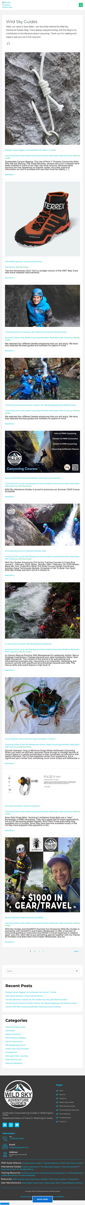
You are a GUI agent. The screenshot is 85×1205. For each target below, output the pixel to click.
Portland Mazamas (75, 1173)
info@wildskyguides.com (19, 1147)
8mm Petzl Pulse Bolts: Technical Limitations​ (22, 806)
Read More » (10, 174)
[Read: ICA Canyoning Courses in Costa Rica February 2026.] (42, 524)
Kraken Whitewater (27, 1175)
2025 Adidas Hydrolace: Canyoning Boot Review (23, 262)
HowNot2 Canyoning (29, 1173)
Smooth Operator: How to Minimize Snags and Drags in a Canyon (30, 739)
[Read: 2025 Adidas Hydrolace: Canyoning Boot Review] (42, 219)
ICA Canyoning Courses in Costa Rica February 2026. (25, 551)
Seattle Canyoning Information (37, 156)
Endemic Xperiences (30, 1167)
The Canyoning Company (50, 1167)
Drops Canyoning (8, 1169)
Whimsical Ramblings (13, 1063)
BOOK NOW (4, 1204)
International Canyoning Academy (53, 1173)
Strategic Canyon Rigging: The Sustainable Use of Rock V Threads (30, 150)
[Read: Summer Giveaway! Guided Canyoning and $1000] (42, 875)
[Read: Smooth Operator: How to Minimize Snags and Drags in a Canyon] (42, 705)
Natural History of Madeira (15, 1038)
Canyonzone (74, 1179)
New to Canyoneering (13, 1041)
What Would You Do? (13, 1060)
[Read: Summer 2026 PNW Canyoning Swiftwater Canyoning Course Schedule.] (42, 452)
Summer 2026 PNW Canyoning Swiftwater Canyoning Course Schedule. (33, 478)
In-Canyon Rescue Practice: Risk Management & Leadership (28, 644)
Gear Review (10, 267)
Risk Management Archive (35, 484)
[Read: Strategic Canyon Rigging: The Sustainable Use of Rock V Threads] (42, 98)
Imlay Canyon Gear (52, 1183)
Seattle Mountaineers (10, 1175)
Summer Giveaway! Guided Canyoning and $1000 (24, 918)
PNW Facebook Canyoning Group (26, 1179)
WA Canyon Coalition (58, 1179)
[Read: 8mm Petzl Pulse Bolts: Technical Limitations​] (42, 786)
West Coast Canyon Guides (71, 1163)
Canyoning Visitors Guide (15, 156)
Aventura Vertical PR (70, 1167)
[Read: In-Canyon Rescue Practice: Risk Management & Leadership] (42, 610)
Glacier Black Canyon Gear (32, 1183)
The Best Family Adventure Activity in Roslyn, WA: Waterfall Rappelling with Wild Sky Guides (40, 405)
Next (77, 951)
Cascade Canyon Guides (31, 1163)
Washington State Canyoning (61, 156)
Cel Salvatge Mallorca (25, 1169)
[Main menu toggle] (81, 5)
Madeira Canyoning (12, 1034)
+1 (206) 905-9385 (16, 1139)
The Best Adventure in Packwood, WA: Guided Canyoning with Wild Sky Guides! (36, 332)
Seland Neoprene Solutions (72, 1183)
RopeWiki (44, 1179)
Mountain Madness (51, 1163)
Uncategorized (11, 1052)
